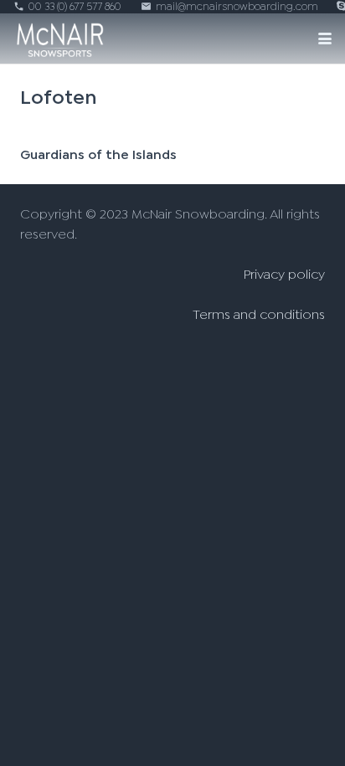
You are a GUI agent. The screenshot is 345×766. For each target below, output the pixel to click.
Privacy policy (284, 274)
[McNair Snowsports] (59, 38)
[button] (324, 38)
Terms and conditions (259, 314)
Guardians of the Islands (98, 155)
